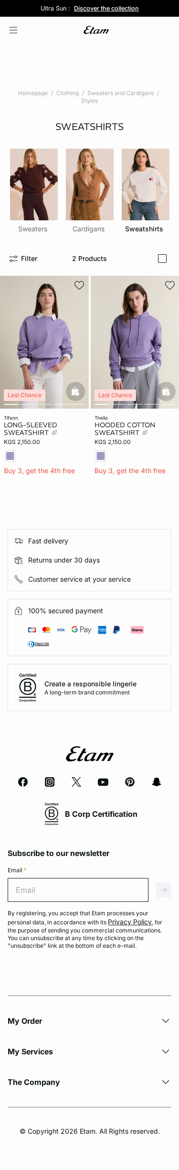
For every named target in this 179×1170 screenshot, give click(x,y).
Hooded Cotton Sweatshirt (125, 429)
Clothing (67, 93)
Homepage (33, 93)
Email (17, 870)
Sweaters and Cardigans (120, 93)
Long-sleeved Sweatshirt (30, 429)
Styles (89, 100)
